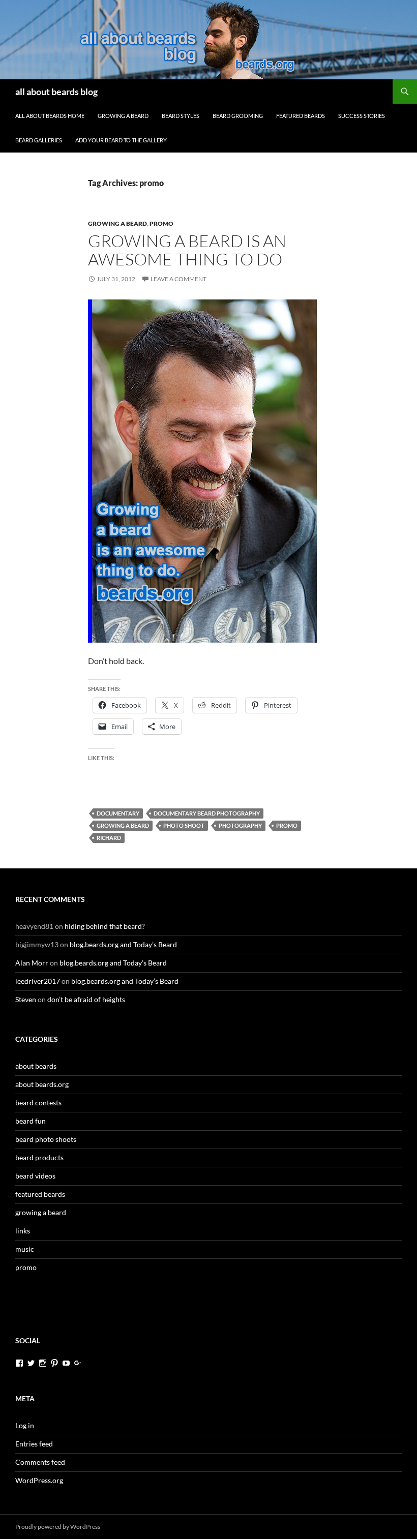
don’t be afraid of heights (86, 999)
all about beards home (49, 115)
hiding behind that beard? (105, 926)
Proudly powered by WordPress (57, 1526)
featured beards (300, 115)
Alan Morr (31, 962)
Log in (24, 1425)
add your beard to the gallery (121, 140)
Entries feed (34, 1443)
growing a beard (123, 115)
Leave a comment (178, 279)
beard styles (180, 115)
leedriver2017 (37, 981)
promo (161, 223)
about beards (35, 1066)
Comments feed (40, 1462)
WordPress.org (39, 1480)
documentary (118, 813)
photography (240, 825)
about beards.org (42, 1084)
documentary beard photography (207, 813)
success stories (361, 115)
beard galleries (38, 140)
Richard (109, 837)
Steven (25, 999)
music (24, 1249)
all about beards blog (56, 91)
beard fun (30, 1120)
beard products (39, 1157)
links (22, 1230)
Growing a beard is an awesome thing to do (187, 249)
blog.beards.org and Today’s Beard (123, 944)
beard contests (38, 1102)
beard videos (35, 1175)
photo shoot (183, 825)
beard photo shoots (45, 1139)
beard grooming (238, 115)
